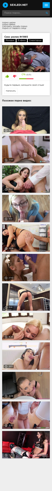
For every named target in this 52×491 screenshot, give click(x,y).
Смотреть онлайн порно (14, 26)
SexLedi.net (19, 5)
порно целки (8, 23)
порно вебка (8, 24)
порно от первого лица (14, 28)
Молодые (10, 40)
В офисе (22, 40)
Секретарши (35, 40)
